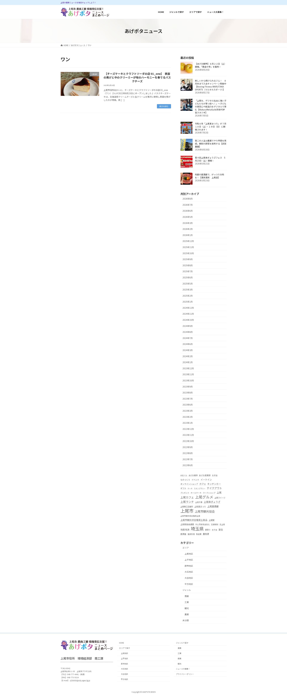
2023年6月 (188, 404)
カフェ (202, 483)
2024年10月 (188, 319)
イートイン (206, 479)
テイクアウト (214, 488)
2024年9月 (188, 325)
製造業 (198, 534)
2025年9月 (188, 259)
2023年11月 (188, 374)
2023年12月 (188, 368)
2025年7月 (188, 271)
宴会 (221, 529)
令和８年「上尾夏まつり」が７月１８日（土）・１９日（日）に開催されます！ (210, 126)
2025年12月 (188, 241)
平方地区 (189, 584)
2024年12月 (188, 307)
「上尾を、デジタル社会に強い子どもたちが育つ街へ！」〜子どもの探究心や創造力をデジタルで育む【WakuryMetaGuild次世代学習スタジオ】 (210, 106)
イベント (195, 479)
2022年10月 (188, 441)
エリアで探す (124, 648)
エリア (186, 547)
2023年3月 (188, 410)
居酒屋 (183, 534)
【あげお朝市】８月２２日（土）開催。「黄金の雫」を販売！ (210, 65)
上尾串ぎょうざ (212, 502)
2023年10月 (188, 380)
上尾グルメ (204, 497)
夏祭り (207, 529)
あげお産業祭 (205, 475)
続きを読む (163, 106)
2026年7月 (188, 204)
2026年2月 (188, 229)
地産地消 (184, 529)
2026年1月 (188, 235)
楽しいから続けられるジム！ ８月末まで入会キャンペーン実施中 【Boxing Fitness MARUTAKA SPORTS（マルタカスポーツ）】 (211, 85)
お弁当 (214, 475)
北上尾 (222, 524)
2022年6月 (188, 465)
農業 (187, 614)
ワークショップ (209, 492)
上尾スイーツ (220, 497)
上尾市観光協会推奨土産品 (193, 520)
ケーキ (190, 488)
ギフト (183, 488)
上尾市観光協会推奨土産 (190, 516)
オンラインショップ (189, 484)
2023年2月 (188, 416)
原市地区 (189, 565)
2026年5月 (188, 216)
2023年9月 (188, 386)
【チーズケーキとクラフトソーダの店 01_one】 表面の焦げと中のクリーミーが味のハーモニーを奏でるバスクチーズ (137, 77)
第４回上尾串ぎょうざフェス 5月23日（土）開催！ (210, 159)
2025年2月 (188, 295)
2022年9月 (188, 447)
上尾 (219, 492)
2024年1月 (188, 362)
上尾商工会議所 (186, 506)
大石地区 (189, 571)
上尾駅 (212, 520)
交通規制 (214, 524)
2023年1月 (188, 422)
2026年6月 (188, 210)
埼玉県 (197, 529)
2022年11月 (188, 435)
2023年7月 (188, 398)
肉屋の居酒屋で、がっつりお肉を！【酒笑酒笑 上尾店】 (209, 176)
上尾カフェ (187, 497)
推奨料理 (191, 534)
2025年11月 (188, 247)
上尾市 (186, 511)
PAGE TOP (278, 673)
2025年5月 (188, 283)
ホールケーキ (196, 492)
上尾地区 (189, 553)
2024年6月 (188, 344)
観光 (187, 608)
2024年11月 (188, 313)
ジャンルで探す (182, 643)
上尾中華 (198, 502)
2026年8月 (188, 198)
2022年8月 (188, 453)
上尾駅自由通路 (187, 524)
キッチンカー (214, 483)
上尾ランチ (187, 502)
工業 (187, 602)
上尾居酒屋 (213, 506)
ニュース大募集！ (183, 669)
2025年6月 (188, 277)
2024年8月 (188, 332)
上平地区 (189, 559)
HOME (121, 643)
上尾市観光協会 (205, 511)
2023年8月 (188, 392)
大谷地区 (189, 577)
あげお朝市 (193, 475)
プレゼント (184, 492)
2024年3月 (188, 350)
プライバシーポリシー (185, 674)
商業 (187, 596)
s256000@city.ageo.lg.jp (80, 680)
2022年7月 (188, 459)
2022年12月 (188, 428)
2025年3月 (188, 289)
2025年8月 (188, 265)
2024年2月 (188, 356)
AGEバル (183, 475)
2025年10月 (188, 253)
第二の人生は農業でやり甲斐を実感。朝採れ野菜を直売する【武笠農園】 (210, 143)
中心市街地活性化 (202, 524)
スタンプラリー (199, 488)
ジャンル (187, 590)
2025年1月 (188, 301)
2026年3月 (188, 222)
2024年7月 (188, 338)
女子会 (214, 529)
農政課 (206, 533)
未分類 (186, 620)
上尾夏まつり (200, 506)
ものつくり (185, 479)
